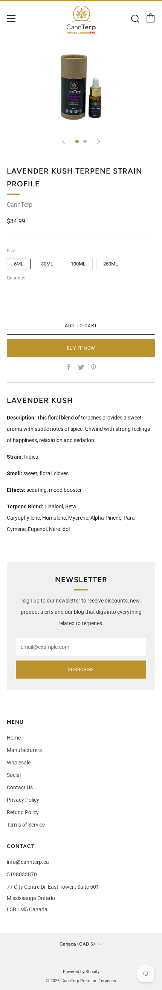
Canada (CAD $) (77, 944)
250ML (110, 264)
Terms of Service (26, 825)
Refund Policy (23, 812)
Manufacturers (24, 750)
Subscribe (81, 669)
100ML (78, 264)
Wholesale (19, 763)
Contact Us (20, 787)
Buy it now (81, 348)
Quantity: (16, 278)
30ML (47, 264)
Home (14, 738)
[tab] (77, 141)
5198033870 (22, 874)
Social (14, 775)
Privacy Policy (23, 800)
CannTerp (19, 204)
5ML (18, 264)
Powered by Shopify (81, 971)
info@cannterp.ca (28, 862)
